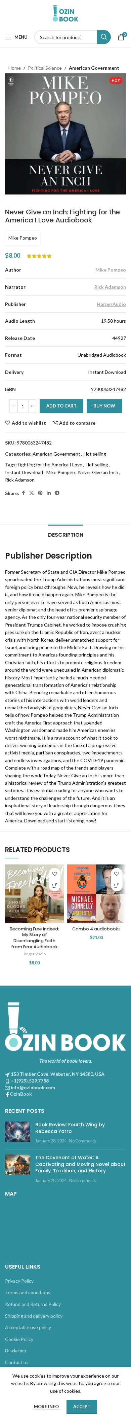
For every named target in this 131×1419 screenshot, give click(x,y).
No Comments (82, 1140)
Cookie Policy (19, 1339)
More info (47, 1406)
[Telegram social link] (57, 493)
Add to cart (61, 406)
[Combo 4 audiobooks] (96, 893)
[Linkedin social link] (49, 493)
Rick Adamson (110, 287)
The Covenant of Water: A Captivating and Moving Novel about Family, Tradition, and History (80, 1164)
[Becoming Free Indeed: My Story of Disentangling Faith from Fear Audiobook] (34, 893)
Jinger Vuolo (35, 953)
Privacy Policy (19, 1281)
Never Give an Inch (98, 472)
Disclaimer (16, 1350)
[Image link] (65, 1026)
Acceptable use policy (28, 1327)
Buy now (104, 406)
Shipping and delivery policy (33, 1316)
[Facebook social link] (23, 493)
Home (14, 68)
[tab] (65, 534)
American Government (94, 68)
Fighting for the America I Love (50, 464)
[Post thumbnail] (17, 1133)
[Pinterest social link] (40, 493)
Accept (81, 1406)
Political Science (45, 68)
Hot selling (95, 454)
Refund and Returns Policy (33, 1304)
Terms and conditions (27, 1292)
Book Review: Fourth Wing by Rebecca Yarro (70, 1128)
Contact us (17, 1362)
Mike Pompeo (22, 238)
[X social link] (31, 493)
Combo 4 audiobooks (96, 929)
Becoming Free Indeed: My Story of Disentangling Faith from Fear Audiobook (34, 938)
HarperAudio (111, 304)
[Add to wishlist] (54, 874)
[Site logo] (65, 13)
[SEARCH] (104, 37)
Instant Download (24, 472)
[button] (54, 885)
